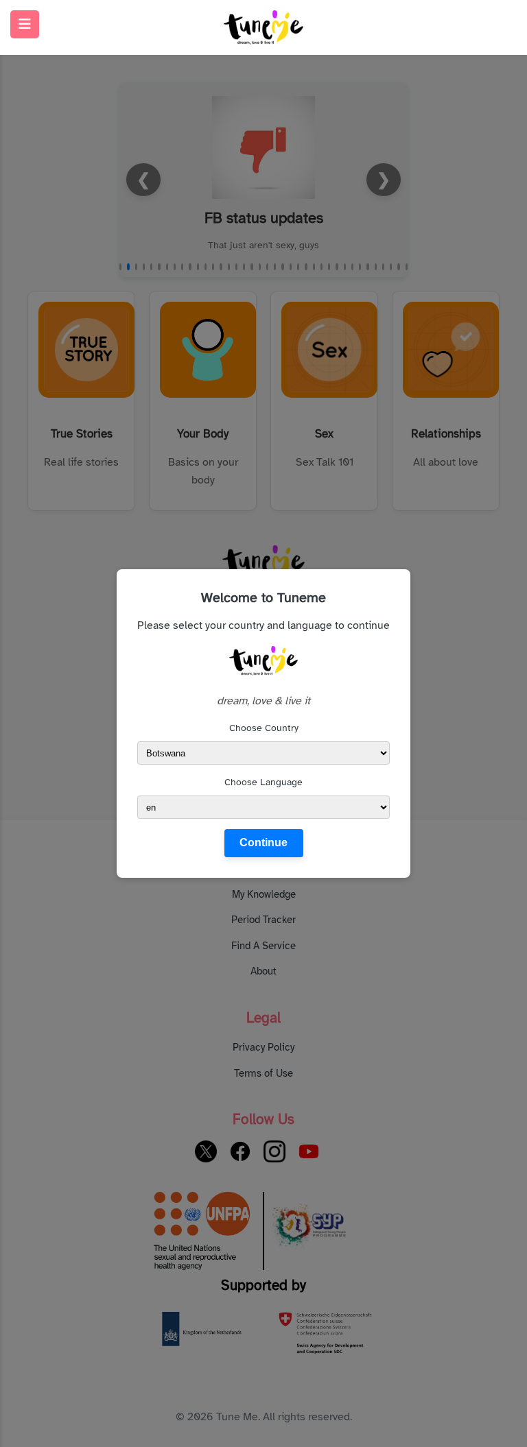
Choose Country (263, 728)
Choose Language (263, 782)
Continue (263, 842)
